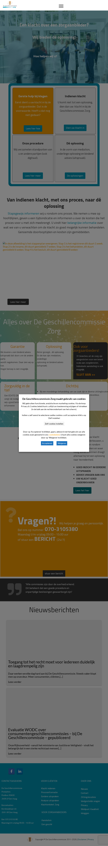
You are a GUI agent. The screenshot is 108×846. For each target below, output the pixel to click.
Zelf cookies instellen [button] (54, 424)
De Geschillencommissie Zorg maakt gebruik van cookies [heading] (54, 398)
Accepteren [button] (47, 443)
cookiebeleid (54, 434)
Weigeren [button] (62, 443)
